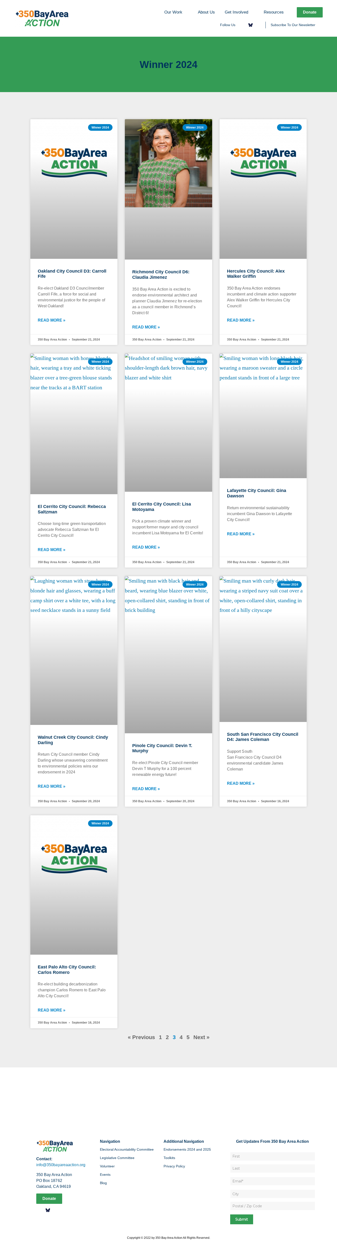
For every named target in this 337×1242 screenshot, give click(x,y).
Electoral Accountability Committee (127, 1149)
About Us (206, 12)
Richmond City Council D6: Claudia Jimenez (160, 274)
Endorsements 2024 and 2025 (187, 1149)
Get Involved (236, 12)
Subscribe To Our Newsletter (293, 25)
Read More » (51, 320)
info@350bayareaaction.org (61, 1165)
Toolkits (169, 1158)
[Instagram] (258, 25)
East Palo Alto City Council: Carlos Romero (67, 969)
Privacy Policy (174, 1166)
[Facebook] (242, 25)
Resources (274, 12)
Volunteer (107, 1166)
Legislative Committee (117, 1158)
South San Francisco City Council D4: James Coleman (262, 737)
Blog (103, 1183)
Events (105, 1175)
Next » (201, 1037)
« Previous (141, 1037)
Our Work (173, 12)
